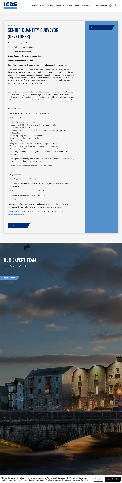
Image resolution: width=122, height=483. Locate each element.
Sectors (50, 6)
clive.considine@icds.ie (16, 214)
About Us (60, 6)
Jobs (42, 6)
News (77, 6)
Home (34, 6)
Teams (69, 6)
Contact (86, 6)
